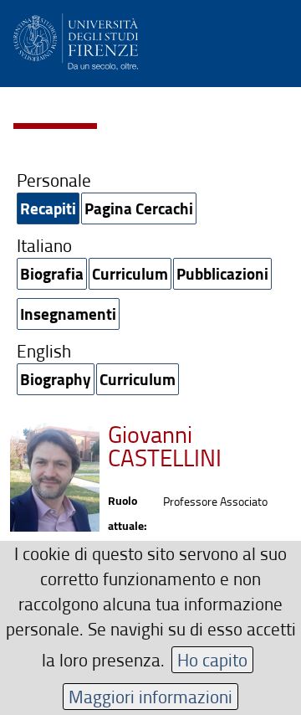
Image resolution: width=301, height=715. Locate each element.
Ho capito (212, 659)
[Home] (75, 39)
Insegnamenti (68, 313)
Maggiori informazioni (150, 696)
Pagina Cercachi (138, 208)
